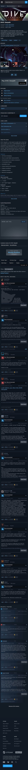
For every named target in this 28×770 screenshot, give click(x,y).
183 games (6, 525)
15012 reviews (13, 492)
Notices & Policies (7, 743)
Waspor (6, 582)
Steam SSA (5, 726)
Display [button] (17, 262)
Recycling (16, 730)
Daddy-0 (6, 353)
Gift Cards (5, 733)
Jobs (15, 726)
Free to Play (4, 40)
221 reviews (12, 417)
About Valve (16, 723)
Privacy (4, 738)
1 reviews (6, 316)
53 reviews (13, 354)
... (4, 524)
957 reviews (6, 280)
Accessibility (5, 741)
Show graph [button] (23, 265)
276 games (6, 417)
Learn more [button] (23, 115)
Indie (10, 40)
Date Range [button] (3, 262)
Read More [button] (23, 305)
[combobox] (15, 2)
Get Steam (16, 738)
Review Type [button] (4, 260)
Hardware (16, 728)
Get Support (16, 743)
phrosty (6, 453)
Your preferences (13, 245)
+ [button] (19, 40)
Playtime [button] (11, 262)
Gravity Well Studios (9, 24)
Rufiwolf (6, 415)
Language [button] (21, 260)
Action (15, 40)
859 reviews (13, 583)
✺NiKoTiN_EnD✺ (8, 490)
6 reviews (12, 525)
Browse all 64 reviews (14, 706)
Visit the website (5, 129)
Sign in (2, 70)
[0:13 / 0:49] (14, 54)
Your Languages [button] (8, 269)
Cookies (4, 745)
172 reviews (12, 562)
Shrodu (6, 378)
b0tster (6, 315)
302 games (6, 562)
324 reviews (6, 454)
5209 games (6, 583)
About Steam (6, 723)
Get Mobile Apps (7, 765)
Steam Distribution (7, 730)
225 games (6, 492)
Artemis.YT (6, 560)
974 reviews (12, 379)
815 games (6, 379)
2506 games (6, 354)
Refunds (4, 748)
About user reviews (5, 245)
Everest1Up (6, 279)
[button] (3, 6)
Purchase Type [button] (13, 260)
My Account (17, 745)
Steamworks (5, 728)
